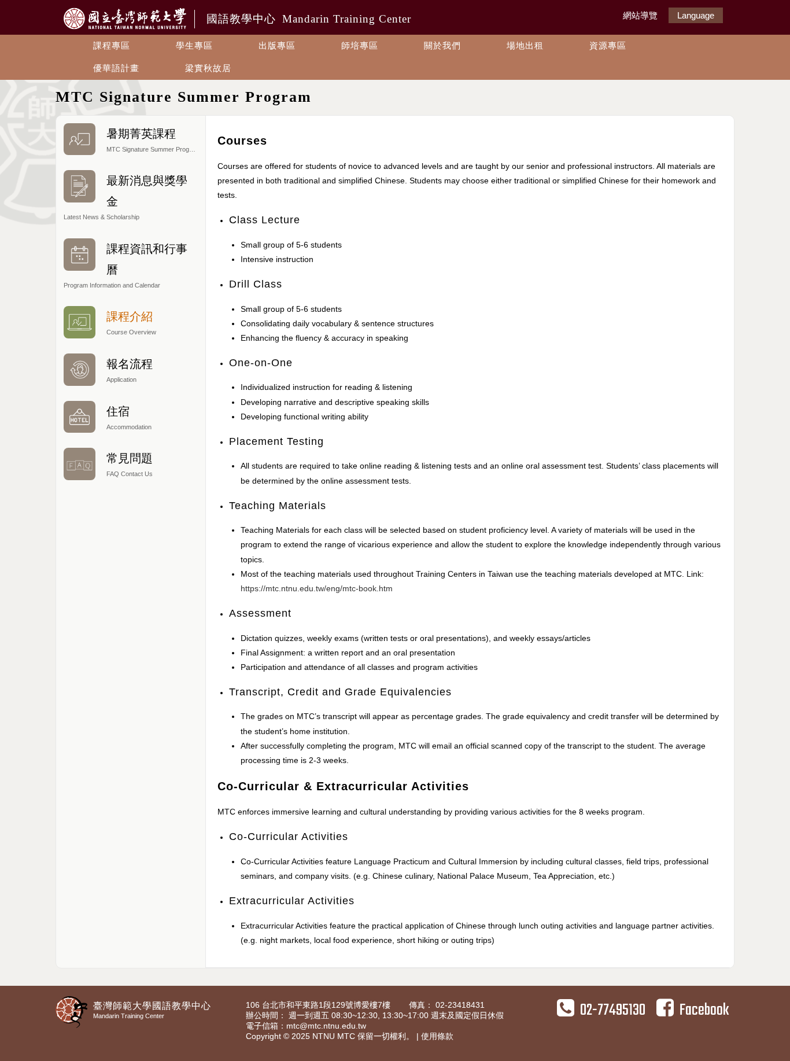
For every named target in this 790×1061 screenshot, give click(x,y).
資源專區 (607, 45)
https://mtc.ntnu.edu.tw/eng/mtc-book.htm (317, 588)
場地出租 (525, 45)
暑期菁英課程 (153, 140)
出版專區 (277, 45)
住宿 (129, 417)
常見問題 (129, 464)
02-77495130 (612, 1010)
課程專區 (111, 45)
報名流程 (129, 370)
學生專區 (194, 45)
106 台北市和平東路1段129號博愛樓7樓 (319, 1005)
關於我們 (442, 45)
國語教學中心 (308, 19)
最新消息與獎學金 (125, 197)
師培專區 (359, 45)
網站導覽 (640, 15)
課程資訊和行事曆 (125, 265)
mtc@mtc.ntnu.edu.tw (326, 1025)
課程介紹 (131, 323)
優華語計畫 (116, 68)
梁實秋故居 (208, 68)
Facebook (704, 1010)
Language (695, 15)
